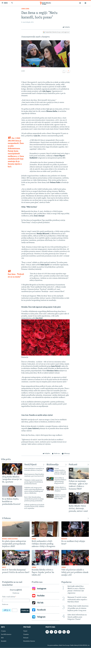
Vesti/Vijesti (30, 464)
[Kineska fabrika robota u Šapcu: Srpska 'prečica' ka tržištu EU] (45, 557)
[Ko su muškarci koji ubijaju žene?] (75, 529)
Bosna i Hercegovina (10, 539)
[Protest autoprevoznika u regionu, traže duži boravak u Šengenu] (50, 470)
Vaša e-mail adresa (9, 597)
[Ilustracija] (45, 355)
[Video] (85, 3)
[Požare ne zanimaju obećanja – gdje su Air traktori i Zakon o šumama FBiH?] (79, 473)
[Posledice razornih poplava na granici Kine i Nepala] (50, 496)
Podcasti (73, 464)
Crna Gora (25, 9)
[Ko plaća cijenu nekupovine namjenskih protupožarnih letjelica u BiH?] (16, 529)
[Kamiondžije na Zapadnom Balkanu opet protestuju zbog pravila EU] (50, 479)
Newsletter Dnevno (29, 641)
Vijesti (25, 631)
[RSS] (64, 632)
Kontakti (3, 641)
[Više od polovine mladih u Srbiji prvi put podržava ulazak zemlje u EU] (75, 557)
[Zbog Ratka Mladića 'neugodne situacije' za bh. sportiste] (12, 469)
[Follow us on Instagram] (59, 632)
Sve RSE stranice (6, 634)
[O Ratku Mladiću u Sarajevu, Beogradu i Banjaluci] (50, 488)
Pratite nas (25, 611)
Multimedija (53, 464)
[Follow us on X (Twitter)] (51, 632)
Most (4, 567)
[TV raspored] (68, 632)
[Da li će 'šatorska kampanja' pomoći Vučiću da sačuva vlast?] (16, 557)
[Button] (66, 27)
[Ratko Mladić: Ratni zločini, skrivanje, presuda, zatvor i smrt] (79, 498)
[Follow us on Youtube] (55, 632)
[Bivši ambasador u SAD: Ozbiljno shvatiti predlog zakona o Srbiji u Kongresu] (45, 529)
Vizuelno (26, 634)
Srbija (34, 539)
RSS (2, 638)
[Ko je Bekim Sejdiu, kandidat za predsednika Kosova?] (12, 491)
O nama (3, 631)
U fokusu (6, 518)
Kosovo (64, 539)
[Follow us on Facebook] (47, 632)
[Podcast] (80, 3)
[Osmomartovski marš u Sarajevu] (45, 53)
